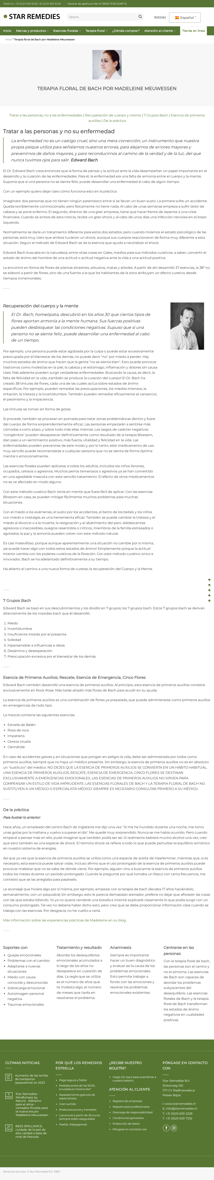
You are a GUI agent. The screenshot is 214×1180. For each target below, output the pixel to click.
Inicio (7, 31)
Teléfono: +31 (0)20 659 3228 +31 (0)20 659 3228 (32, 3)
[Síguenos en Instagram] (174, 1128)
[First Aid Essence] (209, 595)
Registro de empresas (127, 1101)
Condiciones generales (128, 1118)
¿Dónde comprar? (126, 31)
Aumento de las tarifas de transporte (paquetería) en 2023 (31, 1079)
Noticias (160, 17)
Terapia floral (95, 31)
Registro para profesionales (131, 1106)
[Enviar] (140, 16)
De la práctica (114, 121)
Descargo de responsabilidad (133, 1112)
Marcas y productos (31, 31)
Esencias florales (65, 31)
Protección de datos (126, 1123)
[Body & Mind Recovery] (209, 584)
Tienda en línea (193, 31)
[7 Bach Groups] (209, 590)
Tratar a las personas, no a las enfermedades (45, 115)
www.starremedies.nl (180, 1104)
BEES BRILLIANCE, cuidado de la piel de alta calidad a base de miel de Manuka (31, 1131)
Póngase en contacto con (130, 1129)
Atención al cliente (158, 31)
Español (187, 18)
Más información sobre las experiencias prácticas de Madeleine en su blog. (64, 920)
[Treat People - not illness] (209, 579)
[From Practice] (209, 600)
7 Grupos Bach (156, 115)
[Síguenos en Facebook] (166, 1128)
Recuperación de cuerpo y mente (113, 115)
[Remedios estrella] (32, 17)
